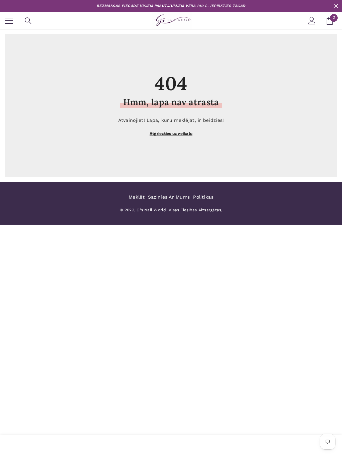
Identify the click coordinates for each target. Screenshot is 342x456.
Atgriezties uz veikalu (171, 133)
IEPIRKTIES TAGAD (227, 6)
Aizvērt (336, 6)
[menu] (9, 21)
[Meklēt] (28, 21)
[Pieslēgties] (312, 20)
